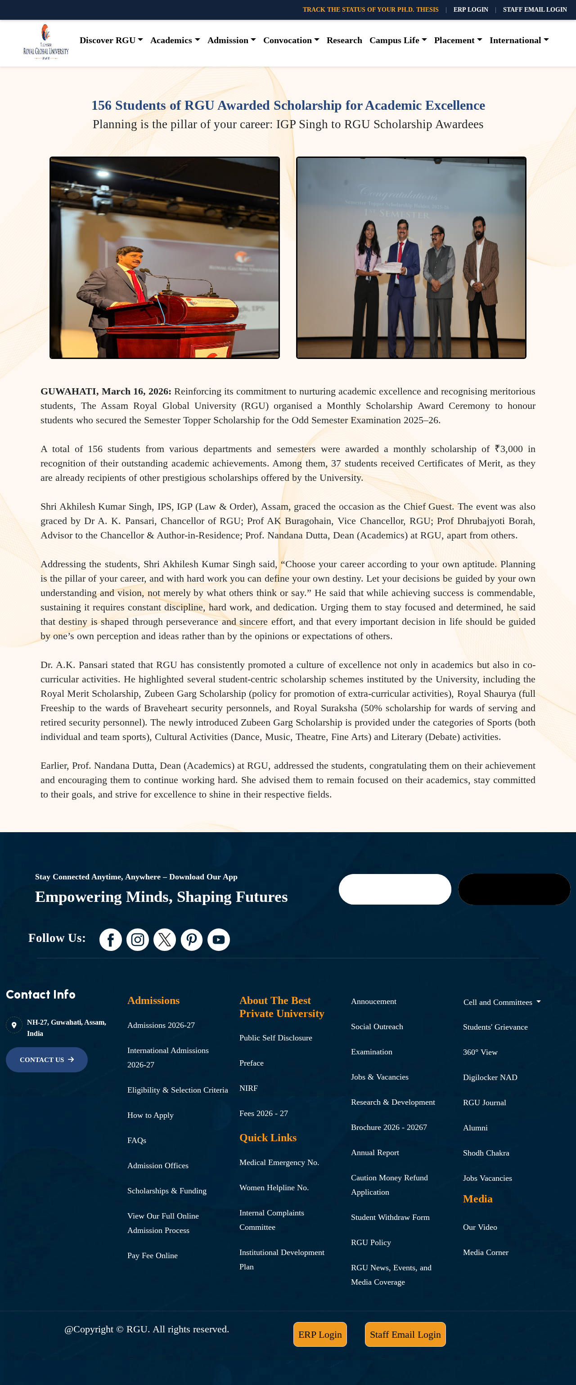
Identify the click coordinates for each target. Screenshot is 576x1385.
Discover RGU (107, 40)
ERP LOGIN (471, 9)
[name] (395, 889)
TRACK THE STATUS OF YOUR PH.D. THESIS (371, 9)
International (515, 40)
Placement (454, 40)
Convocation (287, 40)
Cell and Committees (499, 1002)
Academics (171, 40)
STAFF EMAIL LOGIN (535, 9)
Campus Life (394, 40)
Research (344, 40)
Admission (227, 40)
